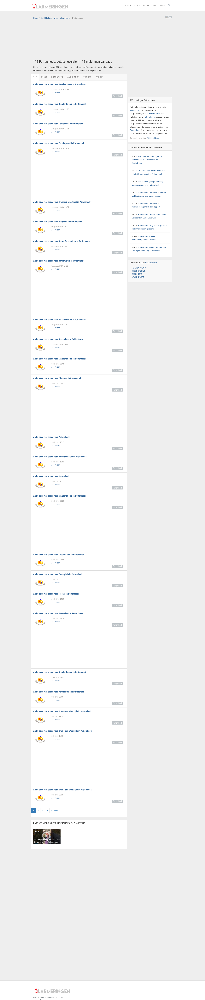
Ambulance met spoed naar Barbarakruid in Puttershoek (58, 260)
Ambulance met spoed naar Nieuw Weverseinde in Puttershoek (61, 241)
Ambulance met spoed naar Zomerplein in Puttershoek (58, 574)
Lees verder (55, 93)
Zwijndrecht (138, 277)
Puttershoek (117, 96)
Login (154, 6)
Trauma (87, 77)
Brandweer (57, 77)
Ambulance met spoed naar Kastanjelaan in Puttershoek (58, 554)
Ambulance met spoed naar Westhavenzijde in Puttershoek (60, 456)
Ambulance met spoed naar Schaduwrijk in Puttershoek (58, 123)
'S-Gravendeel (139, 268)
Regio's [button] (128, 6)
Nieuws (146, 6)
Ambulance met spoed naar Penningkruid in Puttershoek (58, 143)
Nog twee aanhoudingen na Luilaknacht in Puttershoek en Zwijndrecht (147, 159)
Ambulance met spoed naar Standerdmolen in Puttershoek (59, 104)
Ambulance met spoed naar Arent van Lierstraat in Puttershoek (62, 202)
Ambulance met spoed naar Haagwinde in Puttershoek (57, 221)
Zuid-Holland (46, 18)
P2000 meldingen (153, 138)
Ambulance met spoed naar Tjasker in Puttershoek (56, 593)
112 (35, 77)
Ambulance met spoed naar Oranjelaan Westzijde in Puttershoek (62, 711)
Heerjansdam (138, 271)
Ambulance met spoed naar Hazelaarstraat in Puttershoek (59, 84)
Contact (162, 6)
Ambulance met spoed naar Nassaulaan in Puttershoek (58, 339)
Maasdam (137, 274)
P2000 (44, 77)
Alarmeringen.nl (50, 5)
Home (35, 18)
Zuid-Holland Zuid (62, 18)
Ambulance (73, 77)
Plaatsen (137, 6)
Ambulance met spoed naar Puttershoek (51, 437)
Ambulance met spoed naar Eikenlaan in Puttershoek (57, 378)
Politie (99, 77)
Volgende (55, 811)
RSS (169, 17)
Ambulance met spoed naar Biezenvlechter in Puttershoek (59, 319)
